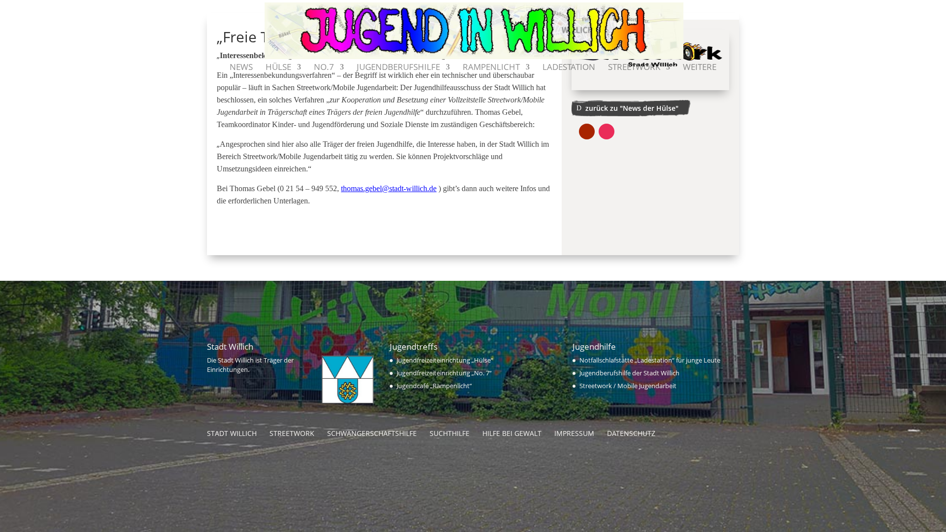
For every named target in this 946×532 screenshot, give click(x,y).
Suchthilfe (450, 433)
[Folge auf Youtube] (587, 131)
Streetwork (634, 68)
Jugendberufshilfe (398, 68)
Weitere (699, 68)
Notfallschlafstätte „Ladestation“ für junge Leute (649, 360)
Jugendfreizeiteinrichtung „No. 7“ (444, 372)
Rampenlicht (491, 68)
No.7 (324, 68)
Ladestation (568, 68)
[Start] (216, 73)
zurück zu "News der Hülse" (631, 108)
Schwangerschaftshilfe (372, 433)
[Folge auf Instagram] (606, 131)
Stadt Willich (232, 433)
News (241, 68)
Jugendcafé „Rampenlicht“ (434, 385)
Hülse (278, 68)
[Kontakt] (730, 73)
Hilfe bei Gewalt (511, 433)
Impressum (574, 433)
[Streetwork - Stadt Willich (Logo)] (650, 90)
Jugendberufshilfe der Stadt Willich (629, 372)
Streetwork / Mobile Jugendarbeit (627, 385)
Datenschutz (631, 433)
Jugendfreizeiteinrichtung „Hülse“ (445, 360)
